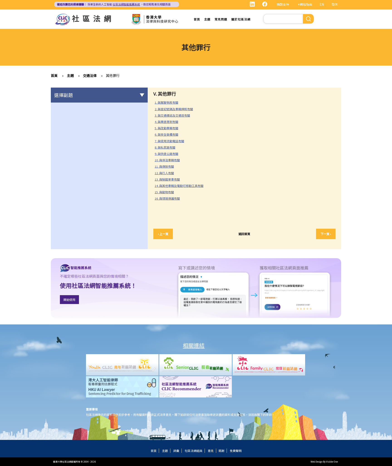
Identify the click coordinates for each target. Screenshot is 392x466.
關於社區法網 (240, 19)
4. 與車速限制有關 (168, 122)
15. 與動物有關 (166, 192)
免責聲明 (236, 451)
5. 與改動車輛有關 (166, 128)
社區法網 (93, 18)
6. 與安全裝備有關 (168, 134)
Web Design (317, 461)
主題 (207, 19)
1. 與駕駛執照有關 (168, 103)
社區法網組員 (193, 451)
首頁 (197, 19)
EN (322, 4)
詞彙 (176, 451)
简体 (334, 4)
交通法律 (90, 75)
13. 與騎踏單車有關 (169, 179)
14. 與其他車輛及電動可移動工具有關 (180, 186)
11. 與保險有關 (166, 166)
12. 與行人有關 (166, 173)
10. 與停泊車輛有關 (169, 160)
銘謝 (221, 451)
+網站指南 (305, 4)
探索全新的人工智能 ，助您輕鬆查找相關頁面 (114, 4)
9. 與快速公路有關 (166, 154)
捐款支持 (283, 4)
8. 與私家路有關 (166, 147)
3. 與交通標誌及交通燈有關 (174, 115)
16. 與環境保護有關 (169, 198)
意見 (211, 451)
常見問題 (221, 19)
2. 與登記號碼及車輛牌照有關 (175, 109)
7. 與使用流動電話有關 (171, 141)
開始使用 (69, 299)
